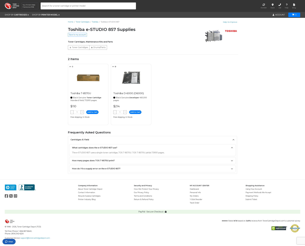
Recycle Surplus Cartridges (89, 196)
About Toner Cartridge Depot (90, 189)
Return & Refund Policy (144, 199)
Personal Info (195, 192)
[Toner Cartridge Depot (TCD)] (12, 6)
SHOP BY (16, 15)
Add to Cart (92, 112)
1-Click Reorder (196, 199)
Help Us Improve (230, 22)
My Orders (194, 196)
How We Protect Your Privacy (146, 189)
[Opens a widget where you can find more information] (9, 242)
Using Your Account (254, 189)
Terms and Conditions (143, 196)
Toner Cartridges (82, 22)
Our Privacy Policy (141, 192)
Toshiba (95, 22)
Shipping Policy (252, 196)
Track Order (194, 203)
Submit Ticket (251, 199)
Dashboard (194, 189)
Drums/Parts (99, 47)
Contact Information (86, 192)
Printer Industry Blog (87, 199)
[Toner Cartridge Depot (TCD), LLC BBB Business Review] (27, 187)
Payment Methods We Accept (258, 192)
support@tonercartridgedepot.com (35, 238)
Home (70, 22)
